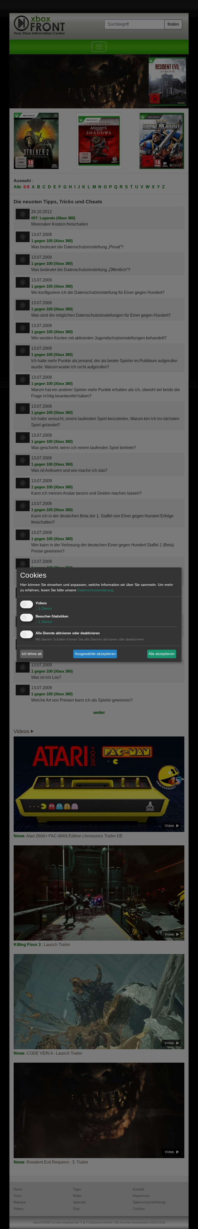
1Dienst (44, 608)
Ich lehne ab (32, 654)
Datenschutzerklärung (95, 590)
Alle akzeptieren (161, 654)
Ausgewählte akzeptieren (95, 654)
